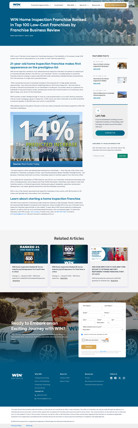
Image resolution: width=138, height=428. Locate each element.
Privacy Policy (103, 351)
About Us (83, 5)
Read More (96, 69)
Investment (58, 5)
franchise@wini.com (19, 214)
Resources (96, 5)
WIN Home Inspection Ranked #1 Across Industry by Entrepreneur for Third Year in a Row (68, 269)
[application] (50, 5)
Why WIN (70, 5)
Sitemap (29, 425)
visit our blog (34, 212)
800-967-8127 (61, 212)
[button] (110, 133)
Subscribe (122, 156)
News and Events (17, 35)
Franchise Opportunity (40, 5)
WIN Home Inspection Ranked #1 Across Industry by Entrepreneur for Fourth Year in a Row (28, 269)
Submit (89, 347)
